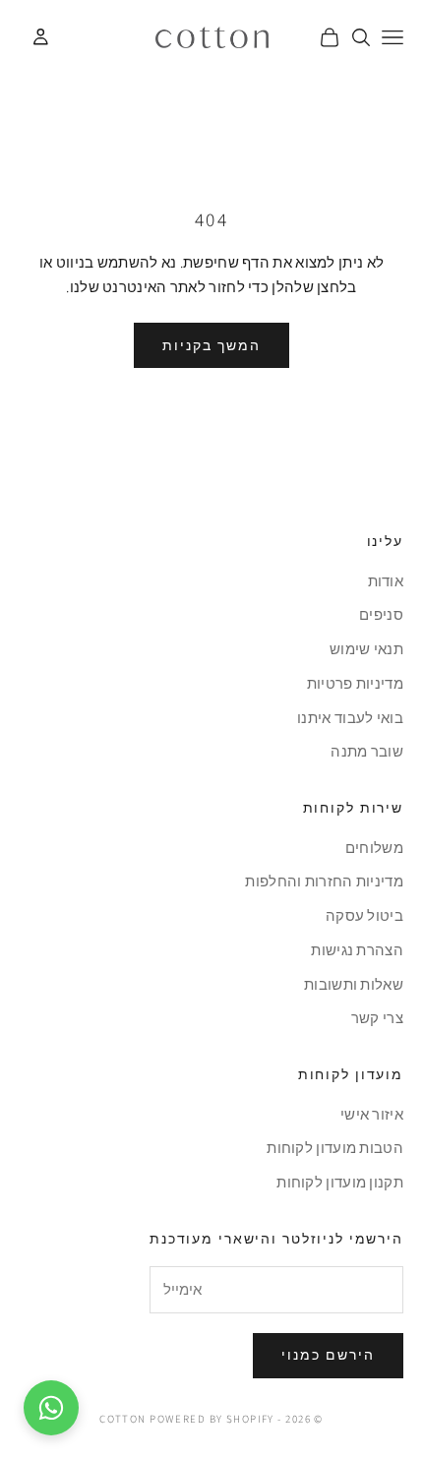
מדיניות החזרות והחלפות (324, 881)
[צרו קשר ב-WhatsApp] (51, 1407)
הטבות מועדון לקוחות (335, 1147)
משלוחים (374, 847)
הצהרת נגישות (357, 950)
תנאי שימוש (366, 648)
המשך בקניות (211, 345)
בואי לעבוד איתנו (350, 717)
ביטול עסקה (364, 915)
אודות (386, 581)
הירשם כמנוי (328, 1355)
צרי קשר (377, 1017)
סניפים (381, 614)
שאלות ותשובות (353, 984)
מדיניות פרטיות (355, 683)
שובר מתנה (367, 751)
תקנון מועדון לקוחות (339, 1182)
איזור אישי (371, 1114)
